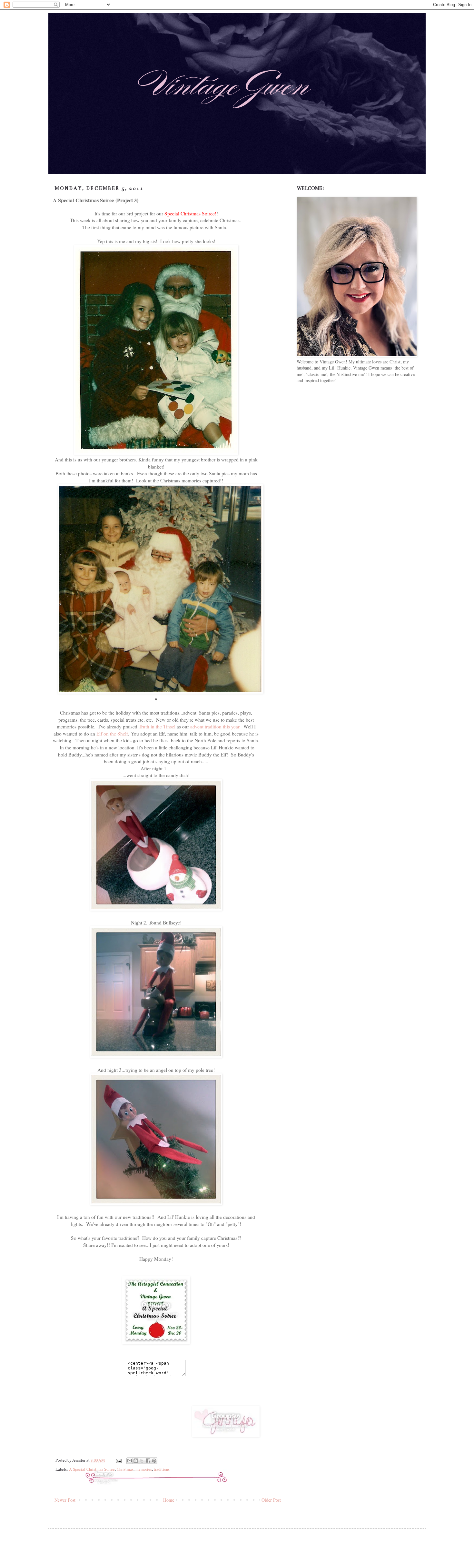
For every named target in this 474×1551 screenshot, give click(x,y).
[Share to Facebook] (148, 1460)
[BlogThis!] (136, 1460)
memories (143, 1469)
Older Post (271, 1500)
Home (168, 1500)
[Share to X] (142, 1460)
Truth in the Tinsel (157, 726)
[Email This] (129, 1460)
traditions (162, 1469)
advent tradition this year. (215, 726)
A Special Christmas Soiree (92, 1469)
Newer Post (64, 1500)
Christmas (125, 1469)
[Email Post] (118, 1460)
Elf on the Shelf (112, 733)
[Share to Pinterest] (154, 1460)
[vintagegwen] (156, 1342)
